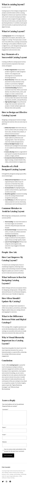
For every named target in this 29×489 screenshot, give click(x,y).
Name (4, 427)
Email (4, 434)
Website (4, 442)
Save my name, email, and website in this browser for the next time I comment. (15, 450)
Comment (5, 409)
